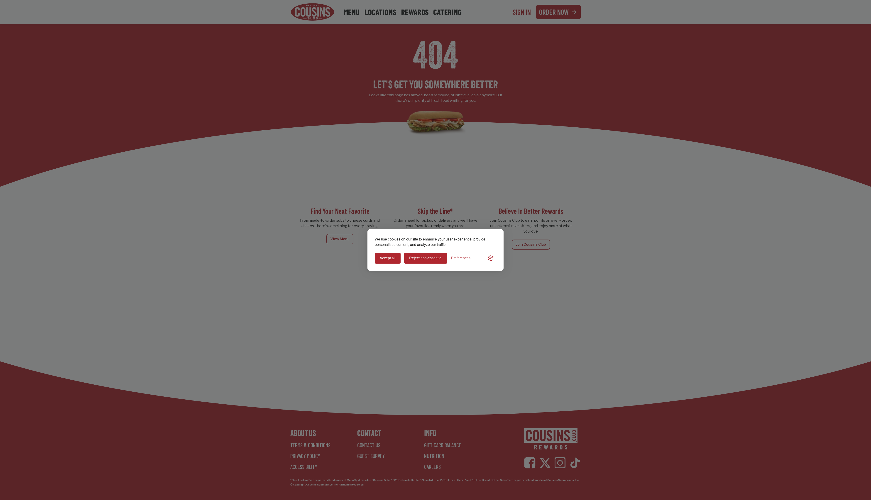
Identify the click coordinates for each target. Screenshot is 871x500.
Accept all (388, 258)
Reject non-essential (425, 258)
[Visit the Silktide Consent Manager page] (490, 258)
